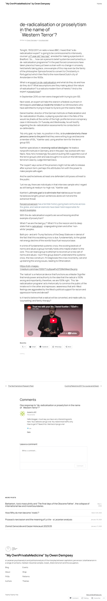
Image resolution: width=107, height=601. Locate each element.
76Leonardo (31, 415)
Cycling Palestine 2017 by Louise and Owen (82, 386)
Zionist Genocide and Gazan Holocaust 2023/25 (28, 526)
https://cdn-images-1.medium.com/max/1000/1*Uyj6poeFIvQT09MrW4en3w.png (48, 268)
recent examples (28, 210)
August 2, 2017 (31, 412)
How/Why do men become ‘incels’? (22, 513)
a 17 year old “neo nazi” (39, 56)
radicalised (37, 226)
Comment (80, 466)
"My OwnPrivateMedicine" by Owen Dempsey (27, 3)
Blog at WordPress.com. (94, 595)
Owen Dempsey (32, 40)
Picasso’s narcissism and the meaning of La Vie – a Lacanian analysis (38, 519)
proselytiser (34, 91)
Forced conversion (29, 203)
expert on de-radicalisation (43, 82)
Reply (29, 432)
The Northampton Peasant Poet (21, 386)
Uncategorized (43, 40)
